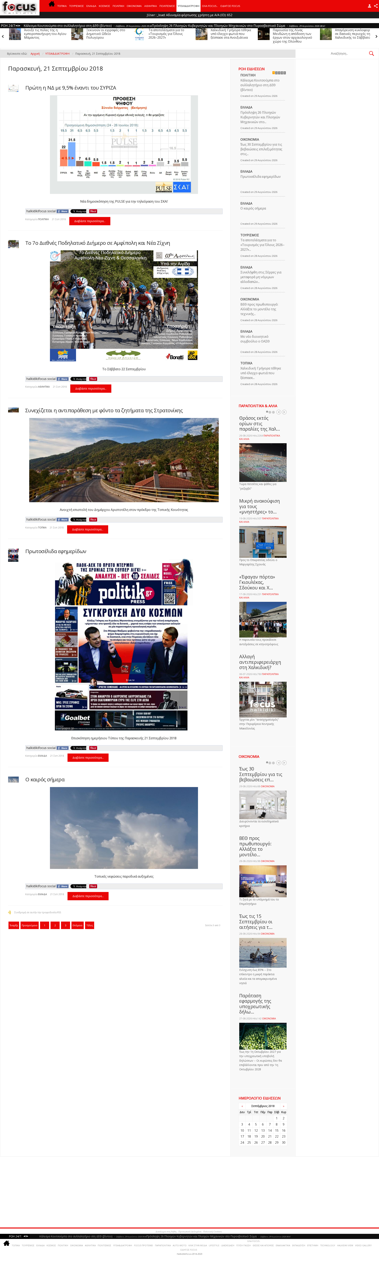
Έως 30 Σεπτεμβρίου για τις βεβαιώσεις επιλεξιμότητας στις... (261, 149)
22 (277, 1136)
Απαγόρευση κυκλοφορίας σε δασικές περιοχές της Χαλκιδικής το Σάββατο (230, 34)
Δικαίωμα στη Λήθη (166, 1231)
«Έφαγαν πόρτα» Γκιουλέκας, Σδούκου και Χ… (257, 582)
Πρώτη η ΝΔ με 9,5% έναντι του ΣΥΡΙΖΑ (70, 87)
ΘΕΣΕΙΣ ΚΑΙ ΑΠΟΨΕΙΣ (263, 1245)
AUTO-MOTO (180, 1245)
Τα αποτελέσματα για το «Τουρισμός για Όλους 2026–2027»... (262, 245)
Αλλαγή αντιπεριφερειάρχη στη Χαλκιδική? (260, 661)
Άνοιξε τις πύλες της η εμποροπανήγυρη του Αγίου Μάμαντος (294, 34)
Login (369, 6)
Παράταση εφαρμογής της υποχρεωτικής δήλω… (255, 1003)
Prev (278, 412)
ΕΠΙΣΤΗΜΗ (312, 1245)
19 (256, 1136)
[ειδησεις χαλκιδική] (51, 6)
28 (270, 1142)
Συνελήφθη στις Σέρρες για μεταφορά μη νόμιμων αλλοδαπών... (260, 277)
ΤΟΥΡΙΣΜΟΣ (76, 6)
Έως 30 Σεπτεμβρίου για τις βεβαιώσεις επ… (260, 774)
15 (277, 1130)
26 (256, 1142)
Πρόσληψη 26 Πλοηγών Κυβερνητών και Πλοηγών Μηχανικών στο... (260, 117)
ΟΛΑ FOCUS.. (254, 1241)
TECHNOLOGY (327, 1245)
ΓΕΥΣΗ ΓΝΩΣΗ (243, 1245)
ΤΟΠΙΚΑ (62, 6)
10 (242, 1130)
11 (249, 1130)
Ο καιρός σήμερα (45, 779)
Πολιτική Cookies (212, 1231)
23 (283, 1136)
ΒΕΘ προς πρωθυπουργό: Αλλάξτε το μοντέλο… (255, 846)
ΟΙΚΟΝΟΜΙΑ (134, 6)
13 (263, 1130)
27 (263, 1142)
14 (270, 1130)
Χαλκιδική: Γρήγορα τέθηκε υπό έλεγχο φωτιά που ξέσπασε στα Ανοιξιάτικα (106, 34)
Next (284, 412)
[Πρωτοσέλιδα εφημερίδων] (13, 555)
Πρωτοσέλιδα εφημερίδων (55, 551)
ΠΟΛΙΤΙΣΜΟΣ (167, 6)
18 (249, 1136)
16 (283, 1130)
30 (283, 1142)
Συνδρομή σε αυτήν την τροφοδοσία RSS (37, 912)
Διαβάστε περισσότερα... (89, 221)
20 (263, 1136)
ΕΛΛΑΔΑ (91, 6)
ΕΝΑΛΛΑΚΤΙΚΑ (283, 1245)
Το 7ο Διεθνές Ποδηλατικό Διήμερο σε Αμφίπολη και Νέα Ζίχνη (97, 242)
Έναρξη (14, 925)
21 (270, 1136)
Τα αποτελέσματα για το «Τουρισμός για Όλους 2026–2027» (42, 34)
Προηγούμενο (30, 925)
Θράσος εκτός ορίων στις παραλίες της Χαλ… (259, 423)
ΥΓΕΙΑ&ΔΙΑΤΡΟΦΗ (188, 6)
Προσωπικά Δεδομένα (189, 1231)
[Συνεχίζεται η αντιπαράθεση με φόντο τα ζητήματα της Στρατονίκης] (13, 410)
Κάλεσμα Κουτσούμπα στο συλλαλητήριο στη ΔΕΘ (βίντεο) (260, 85)
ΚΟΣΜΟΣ (104, 6)
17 (242, 1136)
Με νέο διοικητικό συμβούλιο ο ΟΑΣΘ (255, 338)
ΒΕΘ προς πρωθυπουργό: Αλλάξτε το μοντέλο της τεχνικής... (259, 309)
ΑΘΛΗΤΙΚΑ (150, 6)
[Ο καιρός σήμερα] (13, 780)
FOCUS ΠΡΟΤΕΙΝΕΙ (143, 1245)
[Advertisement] (120, 1192)
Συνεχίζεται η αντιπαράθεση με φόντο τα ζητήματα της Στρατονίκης (104, 410)
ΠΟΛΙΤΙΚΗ (118, 6)
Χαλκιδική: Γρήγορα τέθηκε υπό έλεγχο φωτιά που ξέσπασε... (260, 373)
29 (277, 1142)
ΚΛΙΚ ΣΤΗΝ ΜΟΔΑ (198, 1245)
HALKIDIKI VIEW (345, 1245)
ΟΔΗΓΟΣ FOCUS (230, 6)
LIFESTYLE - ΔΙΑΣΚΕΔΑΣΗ (221, 1245)
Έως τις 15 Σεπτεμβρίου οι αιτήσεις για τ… (256, 921)
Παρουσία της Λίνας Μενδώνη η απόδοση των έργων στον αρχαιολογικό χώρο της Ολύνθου (168, 36)
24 (242, 1142)
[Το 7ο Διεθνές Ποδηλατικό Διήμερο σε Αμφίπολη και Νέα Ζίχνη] (13, 244)
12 (256, 1130)
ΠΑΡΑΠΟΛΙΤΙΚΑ (163, 1245)
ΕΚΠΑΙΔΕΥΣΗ (298, 1245)
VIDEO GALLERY (363, 1245)
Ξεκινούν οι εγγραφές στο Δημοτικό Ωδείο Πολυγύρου (354, 34)
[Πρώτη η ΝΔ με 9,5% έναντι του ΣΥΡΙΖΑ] (13, 88)
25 (249, 1142)
